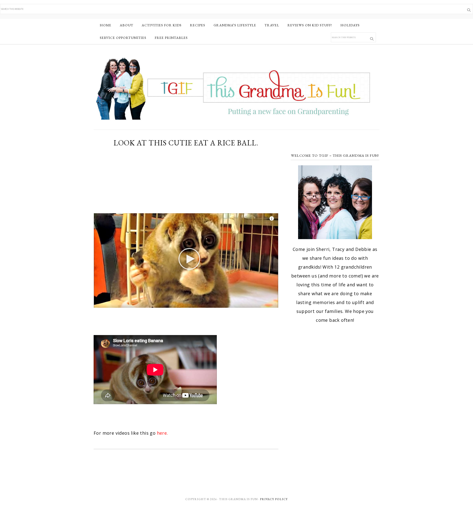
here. (163, 433)
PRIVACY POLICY (274, 499)
